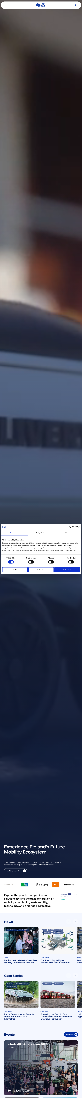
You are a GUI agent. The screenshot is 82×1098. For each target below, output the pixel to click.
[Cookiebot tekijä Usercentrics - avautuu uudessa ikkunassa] (71, 527)
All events (69, 1034)
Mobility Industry (14, 871)
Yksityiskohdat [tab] (41, 533)
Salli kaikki (67, 570)
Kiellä (15, 570)
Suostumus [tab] (14, 533)
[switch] (31, 561)
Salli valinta (41, 570)
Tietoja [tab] (67, 533)
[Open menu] (5, 5)
